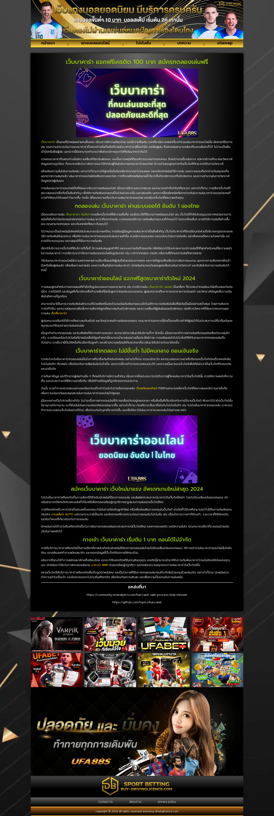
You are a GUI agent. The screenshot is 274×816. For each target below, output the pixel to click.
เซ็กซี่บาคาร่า (59, 313)
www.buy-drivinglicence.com (160, 811)
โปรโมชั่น (143, 43)
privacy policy (167, 802)
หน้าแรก (48, 43)
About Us (135, 802)
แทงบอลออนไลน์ (95, 43)
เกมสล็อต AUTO (62, 514)
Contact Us (105, 802)
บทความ (184, 43)
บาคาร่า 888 (99, 565)
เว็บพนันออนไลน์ (146, 388)
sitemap (225, 43)
